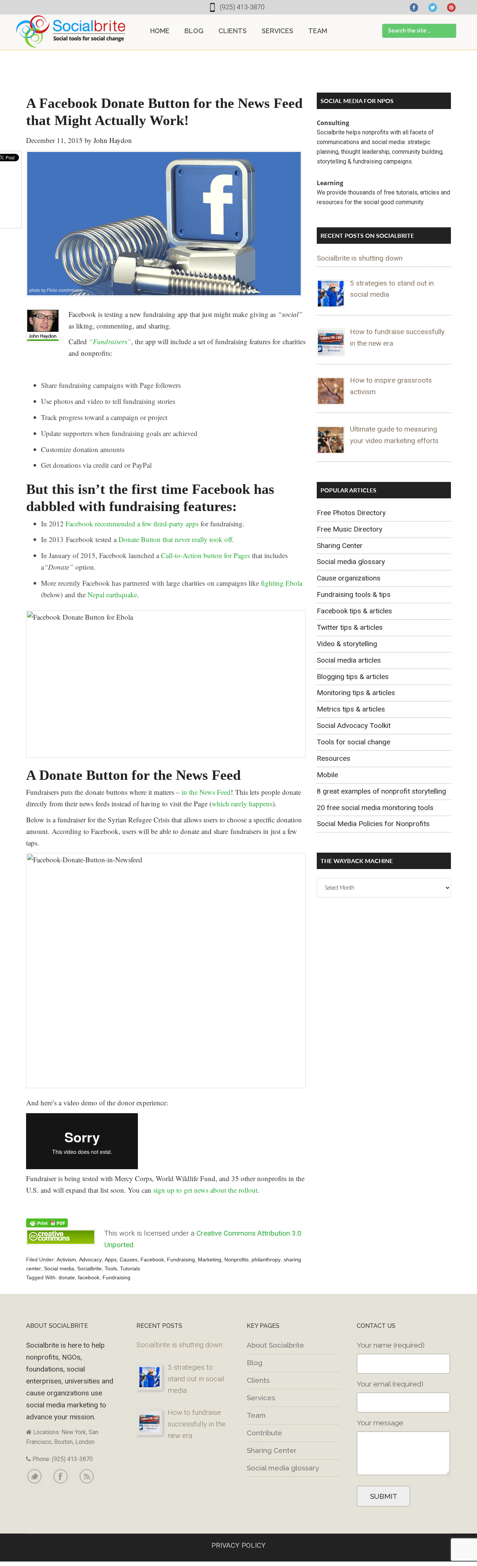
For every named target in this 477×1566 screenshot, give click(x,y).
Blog (254, 1362)
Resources (333, 758)
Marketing (209, 1260)
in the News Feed (206, 792)
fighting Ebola (281, 583)
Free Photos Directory (351, 512)
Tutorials (130, 1268)
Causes (129, 1260)
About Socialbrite (275, 1345)
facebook (88, 1277)
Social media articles (349, 660)
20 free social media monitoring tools (375, 807)
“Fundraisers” (110, 341)
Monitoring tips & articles (356, 692)
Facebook (152, 1260)
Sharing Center (340, 545)
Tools (111, 1268)
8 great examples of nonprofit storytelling (381, 791)
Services (261, 1398)
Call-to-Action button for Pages (205, 555)
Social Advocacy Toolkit (354, 725)
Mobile (327, 774)
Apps (111, 1260)
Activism (66, 1260)
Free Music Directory (349, 529)
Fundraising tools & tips (354, 594)
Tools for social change (353, 742)
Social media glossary (351, 561)
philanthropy (266, 1260)
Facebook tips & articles (354, 611)
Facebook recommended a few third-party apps (132, 523)
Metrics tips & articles (351, 709)
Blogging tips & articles (353, 676)
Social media (59, 1268)
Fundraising (181, 1260)
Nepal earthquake (112, 594)
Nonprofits (236, 1260)
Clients (258, 1380)
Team (256, 1415)
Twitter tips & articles (350, 627)
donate (67, 1277)
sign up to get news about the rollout (205, 1190)
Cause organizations (348, 578)
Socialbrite (71, 31)
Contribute (264, 1433)
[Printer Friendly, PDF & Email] (47, 1222)
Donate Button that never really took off (175, 539)
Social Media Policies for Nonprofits (373, 823)
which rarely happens (242, 803)
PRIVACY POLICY (238, 1545)
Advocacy (90, 1260)
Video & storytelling (347, 643)
